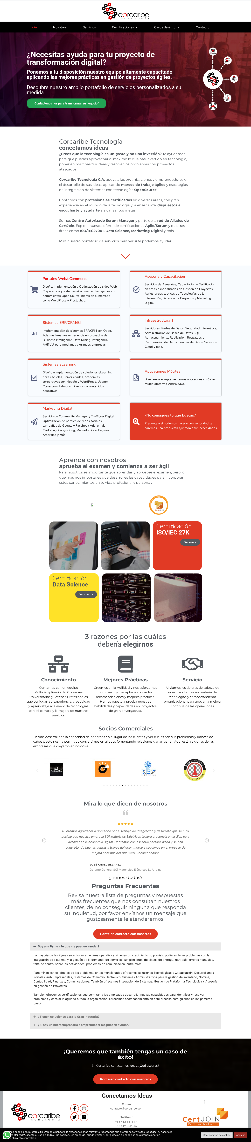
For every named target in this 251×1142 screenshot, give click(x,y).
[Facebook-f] (74, 1108)
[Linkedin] (84, 1117)
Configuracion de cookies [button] (217, 1135)
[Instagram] (84, 1108)
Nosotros (60, 27)
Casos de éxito (165, 27)
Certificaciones (123, 27)
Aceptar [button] (240, 1135)
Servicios (89, 27)
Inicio (33, 27)
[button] (37, 770)
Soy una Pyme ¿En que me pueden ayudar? (68, 946)
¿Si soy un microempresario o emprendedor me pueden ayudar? (84, 1025)
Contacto (203, 27)
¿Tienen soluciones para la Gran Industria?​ (69, 1016)
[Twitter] (74, 1117)
